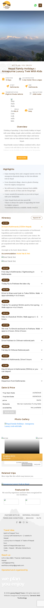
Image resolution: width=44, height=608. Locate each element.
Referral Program (31, 515)
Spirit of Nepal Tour (11, 533)
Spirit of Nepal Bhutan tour (14, 545)
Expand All (37, 218)
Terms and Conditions (13, 518)
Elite (39, 518)
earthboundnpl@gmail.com (13, 565)
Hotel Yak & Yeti (23, 254)
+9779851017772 (8, 563)
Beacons (30, 518)
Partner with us (12, 515)
